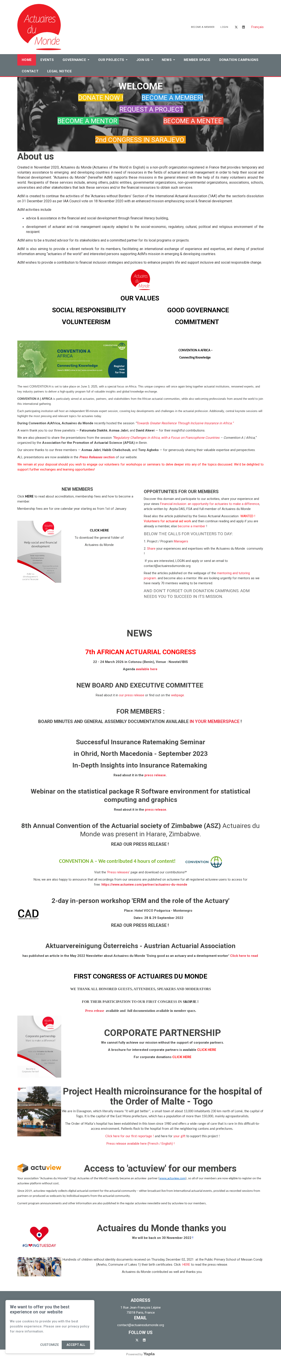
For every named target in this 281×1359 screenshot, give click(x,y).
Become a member (203, 27)
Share (151, 549)
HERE (186, 1265)
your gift (179, 1136)
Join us (143, 60)
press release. (155, 810)
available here (147, 669)
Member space (197, 60)
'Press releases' (118, 872)
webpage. (178, 695)
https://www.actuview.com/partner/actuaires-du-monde (144, 884)
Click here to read (244, 956)
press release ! (151, 844)
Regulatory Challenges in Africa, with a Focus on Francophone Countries (167, 438)
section (97, 457)
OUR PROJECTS (111, 60)
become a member (192, 526)
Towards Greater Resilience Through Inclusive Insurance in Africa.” (184, 423)
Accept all (76, 1345)
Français (257, 27)
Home (27, 60)
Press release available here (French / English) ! (140, 1144)
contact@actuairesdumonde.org (140, 1325)
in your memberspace (215, 721)
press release (155, 775)
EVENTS (47, 60)
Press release (94, 1011)
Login (224, 27)
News (167, 60)
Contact (30, 71)
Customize (49, 1345)
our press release (131, 695)
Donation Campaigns (238, 60)
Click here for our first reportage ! (129, 1136)
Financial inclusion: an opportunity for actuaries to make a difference (209, 504)
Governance (74, 60)
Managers (181, 541)
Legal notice (59, 71)
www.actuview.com (172, 1178)
